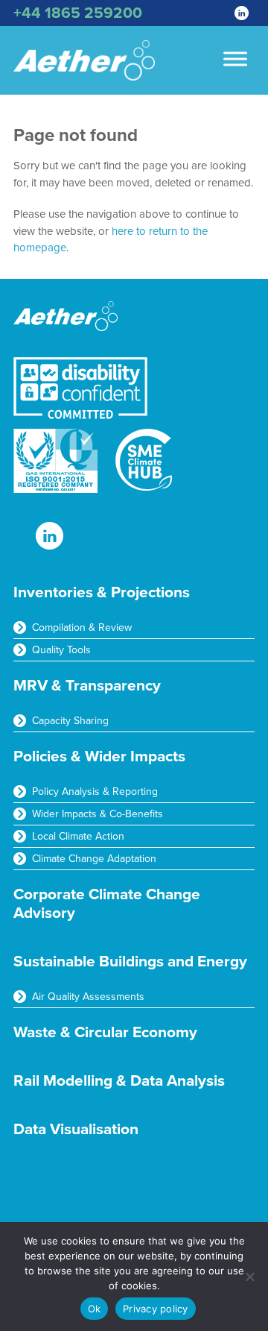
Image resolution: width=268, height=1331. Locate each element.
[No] (249, 1276)
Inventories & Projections (101, 592)
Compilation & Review (82, 627)
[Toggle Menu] (235, 58)
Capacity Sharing (70, 720)
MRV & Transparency (87, 685)
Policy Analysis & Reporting (95, 791)
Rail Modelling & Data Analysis (119, 1081)
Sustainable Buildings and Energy (130, 961)
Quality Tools (61, 650)
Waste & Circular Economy (105, 1032)
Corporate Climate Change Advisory (106, 903)
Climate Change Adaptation (94, 858)
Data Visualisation (75, 1129)
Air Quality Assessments (88, 996)
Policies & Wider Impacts (99, 756)
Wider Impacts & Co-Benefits (97, 814)
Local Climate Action (78, 836)
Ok (94, 1309)
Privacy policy (155, 1309)
